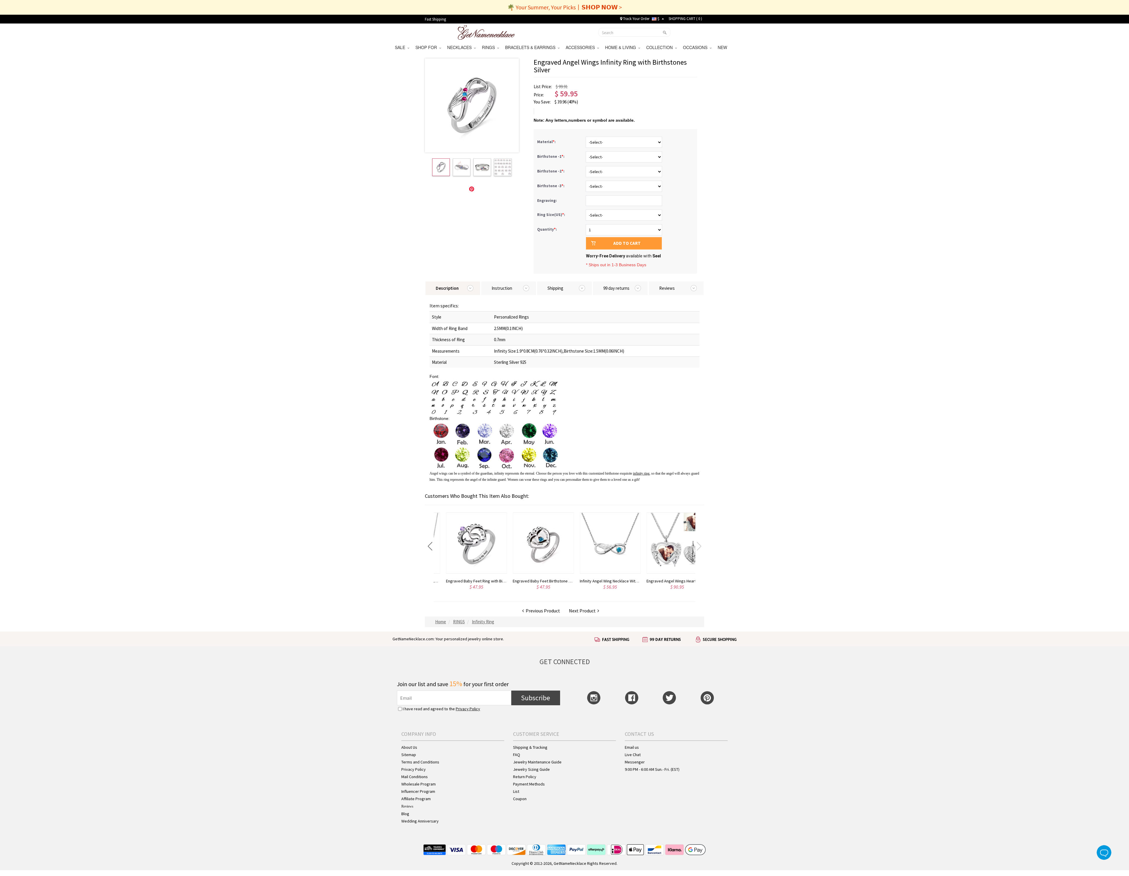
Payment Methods (529, 784)
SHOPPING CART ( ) (685, 18)
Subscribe (535, 697)
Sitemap (408, 754)
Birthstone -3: (551, 185)
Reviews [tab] (667, 288)
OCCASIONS (696, 47)
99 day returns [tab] (616, 288)
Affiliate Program (416, 798)
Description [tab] (447, 288)
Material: (547, 141)
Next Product (583, 611)
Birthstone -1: (551, 156)
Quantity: (547, 229)
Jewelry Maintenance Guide (537, 762)
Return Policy (524, 776)
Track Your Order (635, 18)
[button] (430, 546)
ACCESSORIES (581, 47)
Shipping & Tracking (530, 747)
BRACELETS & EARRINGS (531, 47)
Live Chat (633, 754)
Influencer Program (418, 791)
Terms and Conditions (420, 762)
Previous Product (542, 611)
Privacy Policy (468, 708)
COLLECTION (660, 47)
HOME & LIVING (621, 47)
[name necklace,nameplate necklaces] (486, 31)
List (516, 791)
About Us (409, 747)
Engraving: (547, 200)
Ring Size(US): (551, 214)
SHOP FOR (427, 47)
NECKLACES (460, 47)
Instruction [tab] (502, 288)
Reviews (407, 806)
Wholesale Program (418, 784)
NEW (723, 47)
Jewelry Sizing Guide (531, 769)
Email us (632, 747)
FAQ (516, 754)
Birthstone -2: (551, 171)
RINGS (489, 47)
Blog (405, 813)
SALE (401, 47)
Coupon (520, 798)
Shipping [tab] (555, 288)
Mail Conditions (414, 776)
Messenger (635, 762)
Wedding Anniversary (420, 821)
